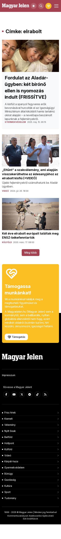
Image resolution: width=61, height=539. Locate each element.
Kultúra (8, 485)
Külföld (8, 449)
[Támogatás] (48, 6)
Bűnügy (8, 473)
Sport (7, 492)
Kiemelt (8, 418)
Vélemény (10, 424)
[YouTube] (14, 394)
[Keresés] (41, 6)
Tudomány (10, 498)
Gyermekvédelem (14, 467)
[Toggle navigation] (56, 6)
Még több (30, 252)
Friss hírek (10, 412)
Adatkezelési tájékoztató (41, 516)
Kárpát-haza (11, 461)
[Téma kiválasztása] (33, 6)
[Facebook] (6, 394)
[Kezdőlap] (15, 6)
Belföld (8, 437)
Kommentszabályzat (17, 516)
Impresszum (8, 375)
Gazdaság (10, 479)
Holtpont (9, 443)
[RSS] (45, 394)
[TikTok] (37, 394)
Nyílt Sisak (10, 430)
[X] (22, 394)
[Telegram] (30, 394)
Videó (7, 455)
